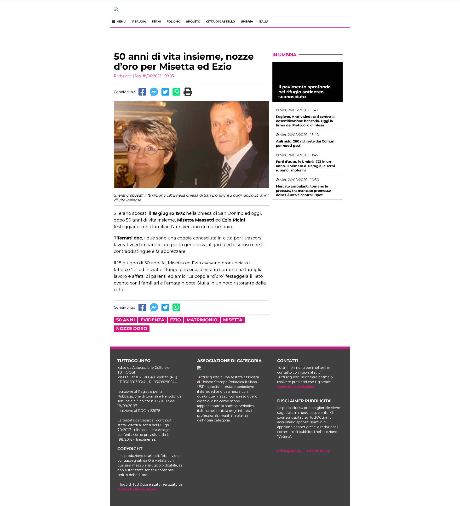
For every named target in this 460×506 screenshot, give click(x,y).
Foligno (173, 21)
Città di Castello (220, 21)
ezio (175, 320)
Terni (156, 21)
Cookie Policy (318, 451)
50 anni (125, 320)
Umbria (247, 21)
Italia (263, 21)
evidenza (152, 320)
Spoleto (193, 21)
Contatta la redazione (296, 387)
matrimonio (202, 320)
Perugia (139, 21)
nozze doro (131, 328)
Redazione (123, 76)
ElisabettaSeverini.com (137, 489)
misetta (232, 320)
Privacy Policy (289, 451)
